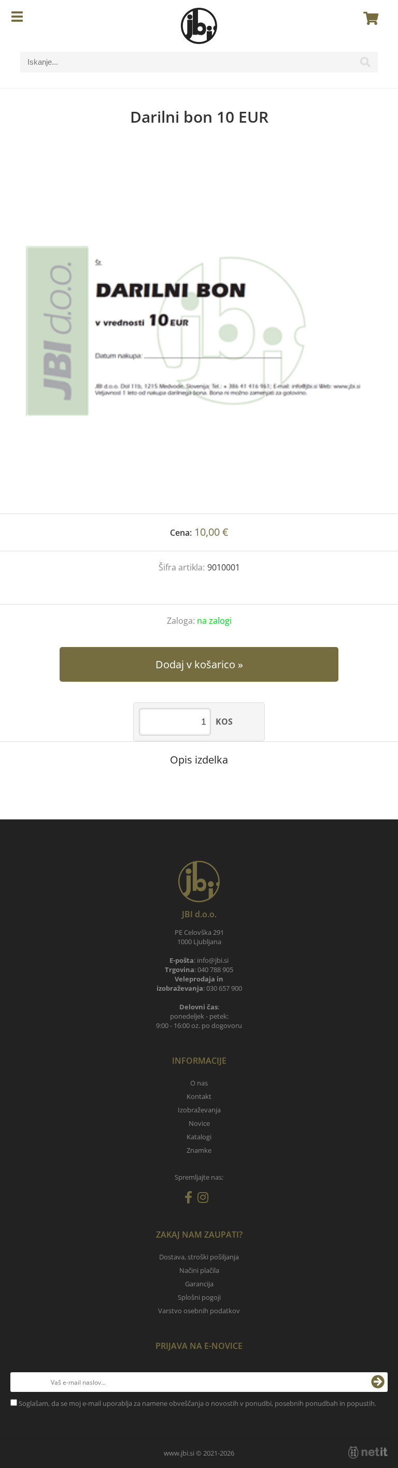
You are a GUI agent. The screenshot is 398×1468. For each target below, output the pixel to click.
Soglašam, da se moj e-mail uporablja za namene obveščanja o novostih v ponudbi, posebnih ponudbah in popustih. (197, 1403)
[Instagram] (205, 1199)
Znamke (199, 1150)
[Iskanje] (365, 65)
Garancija (199, 1283)
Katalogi (199, 1136)
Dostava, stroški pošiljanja (199, 1256)
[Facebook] (190, 1199)
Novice (199, 1123)
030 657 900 (224, 988)
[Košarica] (368, 18)
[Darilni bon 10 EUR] (199, 330)
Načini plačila (199, 1270)
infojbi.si (213, 960)
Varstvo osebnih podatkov (199, 1310)
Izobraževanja (199, 1109)
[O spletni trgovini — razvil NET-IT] (368, 1452)
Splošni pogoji (199, 1297)
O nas (199, 1083)
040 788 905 (215, 969)
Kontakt (199, 1096)
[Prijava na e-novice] (378, 1382)
